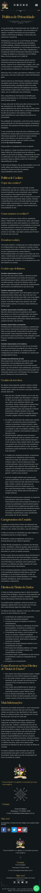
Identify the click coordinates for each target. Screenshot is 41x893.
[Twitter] (24, 5)
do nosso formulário (14, 142)
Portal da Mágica (17, 35)
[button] (36, 5)
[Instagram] (14, 5)
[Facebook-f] (21, 5)
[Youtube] (18, 5)
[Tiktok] (27, 5)
